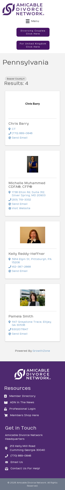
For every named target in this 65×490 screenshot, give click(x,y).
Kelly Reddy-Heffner (26, 254)
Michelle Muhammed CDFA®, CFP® (26, 185)
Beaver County (15, 79)
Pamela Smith (20, 316)
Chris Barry (18, 124)
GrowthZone (41, 350)
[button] (33, 32)
